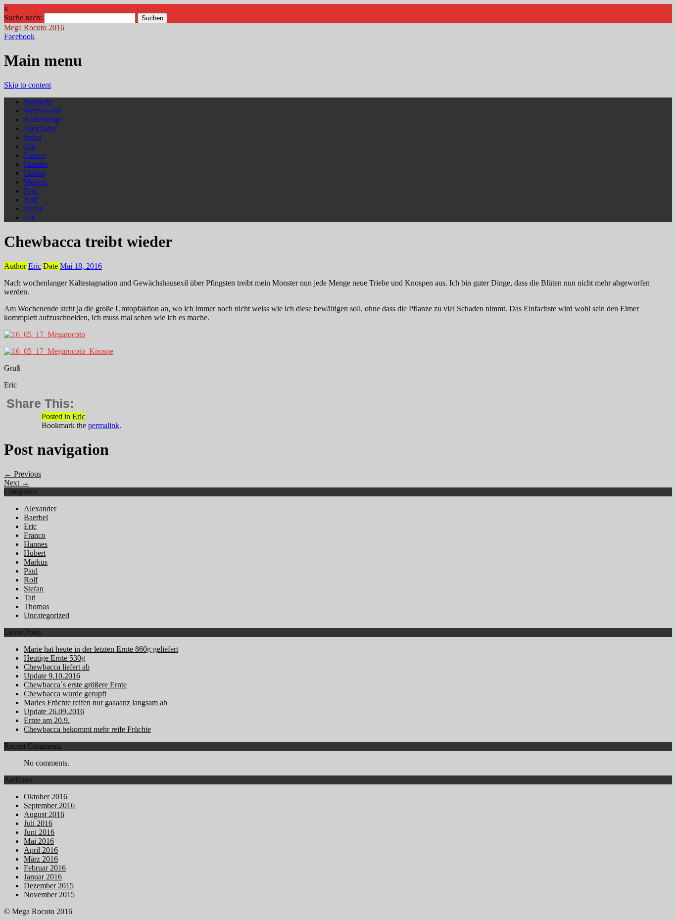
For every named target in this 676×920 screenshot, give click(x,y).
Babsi (33, 137)
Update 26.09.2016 (54, 711)
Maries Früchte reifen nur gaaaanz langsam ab (95, 702)
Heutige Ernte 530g (54, 658)
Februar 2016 (45, 868)
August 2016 (44, 814)
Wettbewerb (42, 110)
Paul (31, 191)
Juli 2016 (38, 823)
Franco (35, 155)
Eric (30, 146)
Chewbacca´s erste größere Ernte (75, 684)
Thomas (36, 606)
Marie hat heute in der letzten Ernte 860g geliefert (101, 649)
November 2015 (49, 894)
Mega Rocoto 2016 (34, 27)
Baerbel (36, 517)
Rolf (31, 199)
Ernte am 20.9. (47, 720)
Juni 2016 (39, 832)
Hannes (36, 164)
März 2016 (41, 859)
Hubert (35, 173)
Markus (36, 182)
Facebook (19, 36)
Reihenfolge (43, 119)
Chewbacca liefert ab (57, 667)
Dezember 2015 (49, 885)
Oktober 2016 (45, 796)
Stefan (34, 208)
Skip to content (27, 85)
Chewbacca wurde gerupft (65, 693)
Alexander (40, 128)
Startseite (38, 101)
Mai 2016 (39, 841)
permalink (103, 425)
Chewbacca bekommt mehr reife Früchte (87, 729)
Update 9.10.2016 (52, 676)
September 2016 (49, 805)
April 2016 (41, 850)
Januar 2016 (43, 876)
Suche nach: (23, 17)
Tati (30, 217)
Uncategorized (46, 615)
